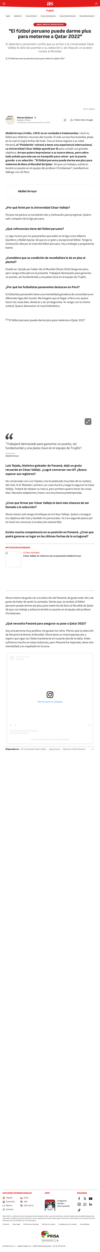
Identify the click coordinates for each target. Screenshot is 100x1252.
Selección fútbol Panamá (74, 749)
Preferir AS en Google (83, 120)
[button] (64, 120)
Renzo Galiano (25, 117)
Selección (18, 16)
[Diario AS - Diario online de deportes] (50, 3)
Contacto (6, 1224)
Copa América (31, 16)
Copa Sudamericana (68, 16)
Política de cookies (48, 1224)
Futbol (50, 10)
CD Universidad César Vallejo (33, 749)
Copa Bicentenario (87, 16)
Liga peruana (54, 749)
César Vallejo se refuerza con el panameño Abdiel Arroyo (52, 556)
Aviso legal (16, 1224)
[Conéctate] (96, 3)
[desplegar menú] (4, 3)
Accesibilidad (84, 1224)
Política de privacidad (31, 1224)
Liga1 (8, 16)
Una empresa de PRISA (50, 1234)
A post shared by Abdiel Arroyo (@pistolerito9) (50, 739)
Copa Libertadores (48, 16)
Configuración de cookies (67, 1224)
